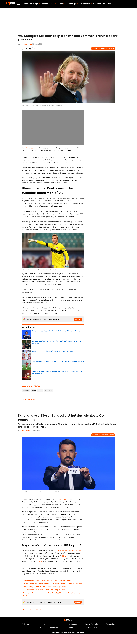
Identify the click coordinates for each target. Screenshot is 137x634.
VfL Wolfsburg (48, 390)
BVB (40, 390)
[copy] (33, 48)
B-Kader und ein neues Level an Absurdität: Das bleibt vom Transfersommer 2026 (52, 594)
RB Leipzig (66, 556)
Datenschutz (110, 624)
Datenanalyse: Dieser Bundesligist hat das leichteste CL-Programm (48, 580)
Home (24, 399)
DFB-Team (97, 4)
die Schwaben (64, 499)
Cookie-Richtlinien (92, 624)
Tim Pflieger (25, 430)
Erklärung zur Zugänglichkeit (49, 627)
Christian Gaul (26, 44)
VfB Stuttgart (29, 148)
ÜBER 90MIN (26, 624)
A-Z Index (71, 627)
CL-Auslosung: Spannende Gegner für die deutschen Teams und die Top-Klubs (53, 583)
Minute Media (27, 627)
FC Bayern (60, 551)
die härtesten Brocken (73, 551)
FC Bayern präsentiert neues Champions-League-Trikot (44, 590)
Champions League (34, 609)
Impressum (43, 624)
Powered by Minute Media (63, 632)
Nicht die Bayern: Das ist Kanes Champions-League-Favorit (45, 586)
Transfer (33, 390)
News (26, 4)
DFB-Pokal (107, 4)
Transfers (45, 4)
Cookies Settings (91, 627)
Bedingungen (73, 624)
